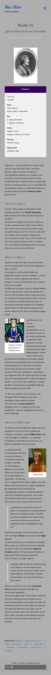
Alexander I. (18, 644)
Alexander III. (38, 647)
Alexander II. (24, 647)
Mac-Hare (13, 7)
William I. (12, 647)
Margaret (9, 650)
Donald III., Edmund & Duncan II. (29, 641)
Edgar (7, 644)
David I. (29, 644)
